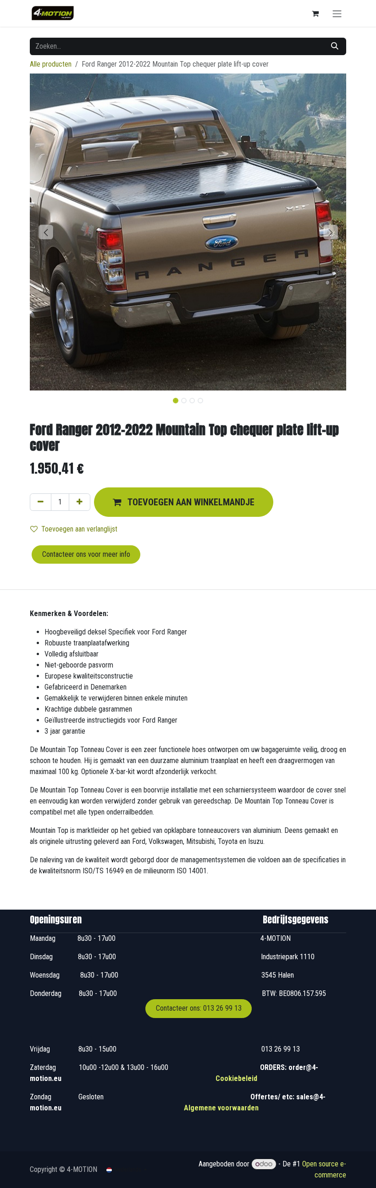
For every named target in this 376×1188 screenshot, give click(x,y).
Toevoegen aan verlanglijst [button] (79, 529)
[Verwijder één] (40, 502)
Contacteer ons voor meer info (86, 554)
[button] (45, 232)
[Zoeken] (334, 46)
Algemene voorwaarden (221, 1107)
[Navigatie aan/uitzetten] (337, 13)
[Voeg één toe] (79, 502)
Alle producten (51, 64)
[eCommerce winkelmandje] (315, 13)
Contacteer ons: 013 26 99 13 (199, 1008)
